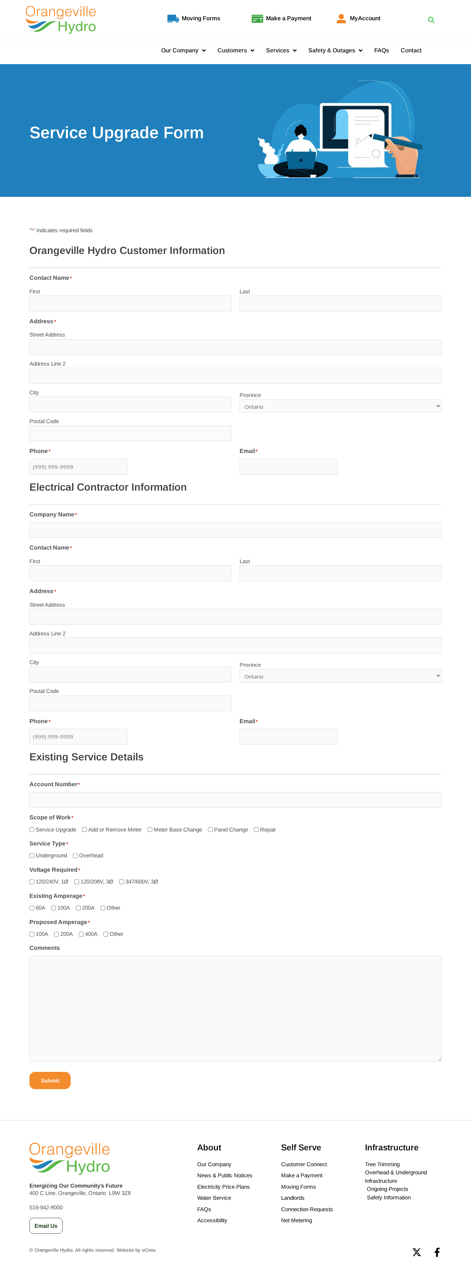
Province (250, 395)
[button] (431, 20)
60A (40, 908)
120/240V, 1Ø (52, 881)
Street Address (47, 334)
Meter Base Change (178, 829)
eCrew (148, 1250)
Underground (51, 855)
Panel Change (231, 829)
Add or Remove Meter (115, 829)
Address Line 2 (47, 363)
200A (88, 908)
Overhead (91, 855)
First (34, 291)
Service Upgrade (56, 829)
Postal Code (44, 421)
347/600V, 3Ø (141, 881)
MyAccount (365, 18)
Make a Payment (288, 18)
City (34, 392)
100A (63, 908)
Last (245, 291)
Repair (268, 829)
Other (113, 908)
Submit (50, 1080)
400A (91, 934)
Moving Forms (201, 18)
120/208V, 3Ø (97, 881)
